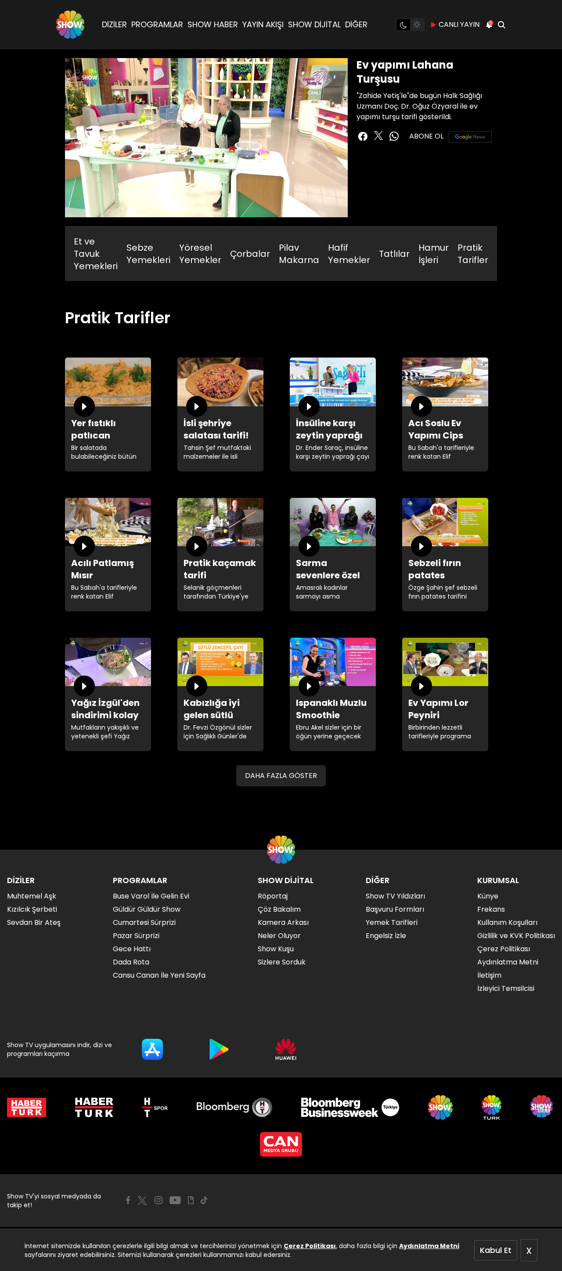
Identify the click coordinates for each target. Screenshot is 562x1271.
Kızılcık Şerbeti (32, 909)
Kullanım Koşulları (507, 922)
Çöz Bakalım (279, 909)
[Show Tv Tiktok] (204, 1200)
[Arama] (501, 24)
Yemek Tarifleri (392, 922)
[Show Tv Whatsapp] (394, 136)
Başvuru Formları (395, 909)
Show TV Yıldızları (395, 896)
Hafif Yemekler (349, 253)
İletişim (489, 975)
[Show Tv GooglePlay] (219, 1049)
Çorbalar (250, 254)
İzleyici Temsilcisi (505, 988)
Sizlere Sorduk (282, 962)
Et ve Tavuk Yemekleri (96, 253)
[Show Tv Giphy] (191, 1200)
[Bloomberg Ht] (235, 1107)
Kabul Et (496, 1250)
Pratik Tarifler (473, 253)
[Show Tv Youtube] (175, 1200)
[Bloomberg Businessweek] (350, 1107)
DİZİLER (114, 24)
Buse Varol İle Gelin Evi (151, 896)
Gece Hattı (132, 949)
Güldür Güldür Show (146, 909)
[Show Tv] (70, 25)
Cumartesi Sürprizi (144, 922)
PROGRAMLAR (157, 24)
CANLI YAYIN (459, 24)
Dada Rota (131, 962)
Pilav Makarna (299, 253)
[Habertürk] (26, 1107)
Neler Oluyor (279, 936)
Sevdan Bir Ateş (34, 922)
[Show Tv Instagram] (158, 1200)
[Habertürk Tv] (94, 1107)
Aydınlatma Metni (429, 1246)
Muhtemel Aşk (31, 896)
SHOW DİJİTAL (314, 24)
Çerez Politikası (310, 1246)
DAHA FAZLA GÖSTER (281, 776)
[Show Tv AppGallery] (285, 1049)
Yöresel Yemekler (200, 253)
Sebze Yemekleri (148, 253)
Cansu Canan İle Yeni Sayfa (159, 975)
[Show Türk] (491, 1107)
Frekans (491, 909)
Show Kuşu (276, 949)
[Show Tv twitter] (378, 135)
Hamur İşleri (433, 253)
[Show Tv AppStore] (152, 1049)
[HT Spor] (154, 1107)
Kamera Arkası (283, 922)
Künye (487, 896)
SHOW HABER (212, 24)
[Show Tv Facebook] (128, 1200)
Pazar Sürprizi (136, 936)
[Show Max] (542, 1107)
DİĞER (356, 24)
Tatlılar (394, 254)
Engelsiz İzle (386, 936)
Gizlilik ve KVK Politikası (516, 936)
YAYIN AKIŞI (263, 24)
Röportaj (273, 896)
